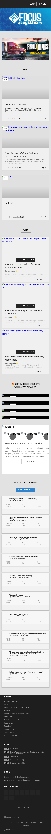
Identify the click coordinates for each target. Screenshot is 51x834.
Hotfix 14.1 (14, 757)
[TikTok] (17, 792)
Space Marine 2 (10, 732)
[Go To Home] (12, 4)
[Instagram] (14, 469)
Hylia (20, 118)
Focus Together (10, 717)
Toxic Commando (10, 735)
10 (39, 371)
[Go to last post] (25, 511)
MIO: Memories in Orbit (13, 720)
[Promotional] (25, 59)
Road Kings (8, 723)
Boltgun (7, 710)
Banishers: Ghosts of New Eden (16, 707)
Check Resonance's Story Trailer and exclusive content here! (27, 753)
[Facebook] (36, 469)
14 (39, 325)
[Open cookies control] (17, 4)
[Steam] (27, 792)
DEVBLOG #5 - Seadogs (18, 749)
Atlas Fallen (9, 704)
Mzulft (21, 217)
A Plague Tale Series (12, 701)
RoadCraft (8, 726)
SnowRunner (9, 729)
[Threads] (38, 792)
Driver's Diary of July (18, 760)
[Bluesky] (6, 798)
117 (39, 279)
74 (43, 217)
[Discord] (43, 469)
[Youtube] (29, 469)
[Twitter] (21, 469)
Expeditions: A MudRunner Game (17, 714)
